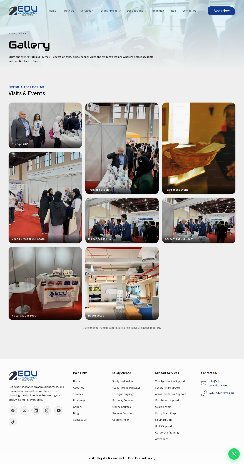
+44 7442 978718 (221, 393)
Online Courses (121, 407)
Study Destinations (124, 381)
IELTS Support (163, 426)
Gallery (77, 407)
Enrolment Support (167, 400)
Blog (173, 11)
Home (52, 11)
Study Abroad (109, 11)
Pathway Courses (122, 400)
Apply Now (222, 10)
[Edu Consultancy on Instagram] (47, 410)
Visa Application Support (170, 381)
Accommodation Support (170, 394)
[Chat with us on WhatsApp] (234, 454)
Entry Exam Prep (165, 413)
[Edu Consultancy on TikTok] (13, 422)
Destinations (135, 11)
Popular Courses (122, 413)
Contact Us (189, 11)
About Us (68, 11)
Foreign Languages (124, 394)
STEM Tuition (163, 420)
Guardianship (163, 407)
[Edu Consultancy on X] (24, 410)
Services (85, 11)
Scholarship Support (167, 388)
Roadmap (158, 11)
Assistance (161, 439)
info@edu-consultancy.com (219, 383)
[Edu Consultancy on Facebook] (13, 410)
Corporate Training (167, 433)
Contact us (80, 420)
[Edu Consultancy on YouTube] (58, 410)
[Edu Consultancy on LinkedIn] (35, 410)
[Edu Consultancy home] (23, 11)
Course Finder (120, 420)
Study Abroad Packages (126, 388)
